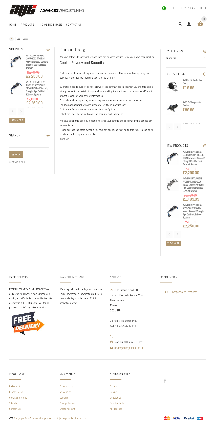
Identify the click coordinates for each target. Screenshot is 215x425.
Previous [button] (12, 111)
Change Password (69, 403)
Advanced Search (17, 161)
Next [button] (21, 111)
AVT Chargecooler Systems (181, 292)
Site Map (13, 403)
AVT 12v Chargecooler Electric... (192, 103)
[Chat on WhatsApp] (164, 8)
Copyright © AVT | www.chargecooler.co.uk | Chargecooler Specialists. (48, 418)
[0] (200, 25)
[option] (29, 67)
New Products (117, 403)
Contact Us (15, 409)
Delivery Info (15, 386)
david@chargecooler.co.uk (129, 348)
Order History (66, 386)
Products (171, 58)
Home (11, 39)
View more (17, 120)
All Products (116, 409)
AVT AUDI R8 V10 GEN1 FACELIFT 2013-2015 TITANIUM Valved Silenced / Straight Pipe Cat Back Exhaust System (37, 88)
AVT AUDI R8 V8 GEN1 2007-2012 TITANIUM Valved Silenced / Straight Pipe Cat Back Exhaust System (37, 62)
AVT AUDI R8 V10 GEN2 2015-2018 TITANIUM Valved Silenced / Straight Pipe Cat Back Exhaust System (193, 211)
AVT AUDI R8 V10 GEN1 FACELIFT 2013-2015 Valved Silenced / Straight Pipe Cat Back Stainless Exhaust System (193, 185)
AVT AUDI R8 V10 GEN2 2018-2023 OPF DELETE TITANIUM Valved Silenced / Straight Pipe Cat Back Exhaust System (194, 158)
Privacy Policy (16, 392)
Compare (64, 397)
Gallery (113, 386)
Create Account (67, 409)
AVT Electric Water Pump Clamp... (193, 81)
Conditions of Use (18, 397)
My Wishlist (65, 392)
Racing (113, 392)
